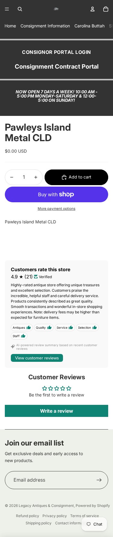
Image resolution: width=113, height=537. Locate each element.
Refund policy (27, 516)
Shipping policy (39, 523)
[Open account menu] (92, 9)
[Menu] (7, 9)
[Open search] (20, 9)
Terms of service (84, 516)
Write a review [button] (56, 411)
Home (10, 25)
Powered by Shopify (93, 505)
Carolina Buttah (89, 25)
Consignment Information (45, 25)
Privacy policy (54, 516)
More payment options (56, 208)
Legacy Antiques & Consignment (46, 505)
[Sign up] (99, 480)
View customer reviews (37, 357)
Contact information (72, 523)
